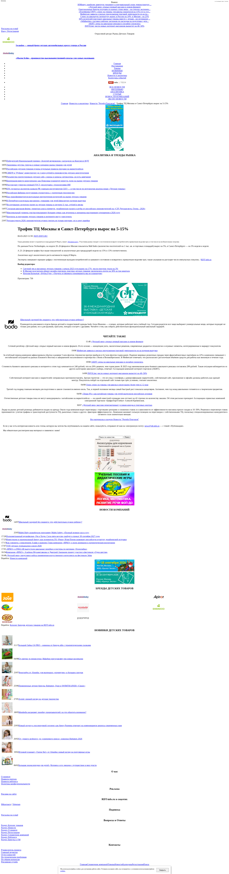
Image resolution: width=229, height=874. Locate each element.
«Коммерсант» (72, 242)
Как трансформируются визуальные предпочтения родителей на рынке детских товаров (46, 197)
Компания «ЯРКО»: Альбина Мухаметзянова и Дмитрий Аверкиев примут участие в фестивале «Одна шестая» (57, 552)
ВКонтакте (6, 804)
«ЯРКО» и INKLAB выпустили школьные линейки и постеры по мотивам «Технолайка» (46, 549)
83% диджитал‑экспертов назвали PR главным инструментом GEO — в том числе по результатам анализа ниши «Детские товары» (65, 189)
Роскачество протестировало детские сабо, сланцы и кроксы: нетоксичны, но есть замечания (48, 177)
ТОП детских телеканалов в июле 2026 (24, 546)
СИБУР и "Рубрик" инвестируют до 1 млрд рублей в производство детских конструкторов (47, 173)
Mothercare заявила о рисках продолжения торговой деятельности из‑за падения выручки (117, 350)
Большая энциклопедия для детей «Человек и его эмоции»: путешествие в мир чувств (58, 765)
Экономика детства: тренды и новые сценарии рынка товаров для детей (39, 165)
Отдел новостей (8, 855)
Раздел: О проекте (9, 830)
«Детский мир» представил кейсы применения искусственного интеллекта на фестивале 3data (49, 555)
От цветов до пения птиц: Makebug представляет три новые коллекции (51, 658)
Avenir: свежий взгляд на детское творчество (39, 699)
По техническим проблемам (14, 857)
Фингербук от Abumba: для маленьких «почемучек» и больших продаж (51, 672)
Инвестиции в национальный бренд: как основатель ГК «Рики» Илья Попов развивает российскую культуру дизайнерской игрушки (66, 539)
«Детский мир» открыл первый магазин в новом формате (117, 341)
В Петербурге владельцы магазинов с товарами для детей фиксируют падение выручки (46, 201)
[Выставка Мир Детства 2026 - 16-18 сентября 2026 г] (114, 571)
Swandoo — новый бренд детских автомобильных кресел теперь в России (51, 45)
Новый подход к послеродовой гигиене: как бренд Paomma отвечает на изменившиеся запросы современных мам (70, 725)
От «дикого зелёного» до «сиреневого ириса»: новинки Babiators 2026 (50, 739)
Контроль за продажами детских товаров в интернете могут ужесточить (39, 216)
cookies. (62, 871)
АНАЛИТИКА (117, 92)
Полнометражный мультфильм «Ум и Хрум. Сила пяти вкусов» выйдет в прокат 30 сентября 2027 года (53, 536)
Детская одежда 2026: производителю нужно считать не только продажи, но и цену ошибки (48, 220)
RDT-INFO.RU (41, 236)
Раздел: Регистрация (10, 832)
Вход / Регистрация (10, 31)
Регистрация (137, 864)
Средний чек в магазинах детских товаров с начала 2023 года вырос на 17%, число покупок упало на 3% (70, 269)
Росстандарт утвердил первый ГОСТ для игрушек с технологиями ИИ (38, 185)
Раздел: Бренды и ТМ (10, 839)
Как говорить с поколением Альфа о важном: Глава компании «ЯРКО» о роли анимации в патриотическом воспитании (60, 543)
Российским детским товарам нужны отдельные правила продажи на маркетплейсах (44, 169)
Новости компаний (18, 558)
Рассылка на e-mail (9, 28)
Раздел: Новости (8, 828)
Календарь (127, 864)
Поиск (146, 864)
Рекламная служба (9, 862)
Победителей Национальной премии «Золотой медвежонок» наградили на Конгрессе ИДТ (47, 161)
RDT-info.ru (206, 260)
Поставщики (117, 66)
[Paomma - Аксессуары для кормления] (114, 471)
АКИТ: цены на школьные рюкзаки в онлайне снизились (117, 362)
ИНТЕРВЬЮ (117, 89)
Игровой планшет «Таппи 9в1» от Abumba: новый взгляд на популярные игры (54, 752)
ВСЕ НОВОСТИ (117, 87)
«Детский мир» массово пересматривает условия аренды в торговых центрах (117, 405)
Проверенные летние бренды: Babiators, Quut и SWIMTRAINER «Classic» (52, 686)
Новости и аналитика (117, 75)
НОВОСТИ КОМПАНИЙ (117, 96)
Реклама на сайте (9, 794)
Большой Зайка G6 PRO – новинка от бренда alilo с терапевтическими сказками (54, 645)
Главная (117, 63)
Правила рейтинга (9, 781)
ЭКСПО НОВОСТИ (117, 99)
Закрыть (162, 870)
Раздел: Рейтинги (9, 837)
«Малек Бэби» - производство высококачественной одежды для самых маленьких (55, 58)
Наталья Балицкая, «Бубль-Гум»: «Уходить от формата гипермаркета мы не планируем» (62, 273)
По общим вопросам (10, 859)
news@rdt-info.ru (152, 426)
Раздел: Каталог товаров (12, 825)
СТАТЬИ (117, 94)
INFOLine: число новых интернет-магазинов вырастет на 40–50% (117, 373)
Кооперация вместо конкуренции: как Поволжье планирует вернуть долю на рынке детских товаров (52, 181)
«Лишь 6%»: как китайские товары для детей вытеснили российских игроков (117, 394)
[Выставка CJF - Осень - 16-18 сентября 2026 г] (114, 315)
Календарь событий (117, 78)
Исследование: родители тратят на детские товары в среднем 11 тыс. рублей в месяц (44, 205)
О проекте (5, 777)
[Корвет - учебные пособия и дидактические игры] (114, 505)
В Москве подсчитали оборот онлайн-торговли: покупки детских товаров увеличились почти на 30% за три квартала (76, 271)
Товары (117, 68)
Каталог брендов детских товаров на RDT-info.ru (32, 625)
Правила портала (9, 779)
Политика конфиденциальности (15, 784)
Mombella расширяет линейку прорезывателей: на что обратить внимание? (52, 712)
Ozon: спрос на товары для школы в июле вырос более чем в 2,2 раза (117, 385)
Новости (118, 864)
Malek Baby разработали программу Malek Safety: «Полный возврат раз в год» (54, 532)
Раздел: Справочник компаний (15, 835)
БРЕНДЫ (117, 73)
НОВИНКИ (117, 71)
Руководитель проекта (11, 850)
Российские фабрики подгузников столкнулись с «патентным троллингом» (40, 193)
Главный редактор (9, 852)
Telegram (16, 804)
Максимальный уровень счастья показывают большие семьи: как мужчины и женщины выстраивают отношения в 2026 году (63, 212)
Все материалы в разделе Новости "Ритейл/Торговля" (114, 419)
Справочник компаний (97, 864)
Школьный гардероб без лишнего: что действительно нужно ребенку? (52, 320)
